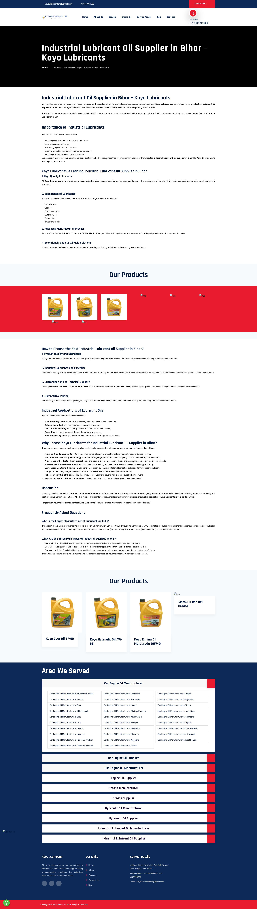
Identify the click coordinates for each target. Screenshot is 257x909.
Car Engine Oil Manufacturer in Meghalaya (122, 728)
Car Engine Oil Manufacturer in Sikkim (174, 705)
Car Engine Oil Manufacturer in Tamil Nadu (176, 711)
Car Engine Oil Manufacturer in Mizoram (121, 734)
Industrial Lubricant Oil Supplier (123, 838)
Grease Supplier (123, 798)
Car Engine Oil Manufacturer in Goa (65, 722)
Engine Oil (126, 17)
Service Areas (144, 17)
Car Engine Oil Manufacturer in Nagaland (121, 740)
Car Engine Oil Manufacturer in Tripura (174, 722)
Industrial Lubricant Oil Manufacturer (123, 828)
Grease (112, 17)
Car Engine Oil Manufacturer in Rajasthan (176, 699)
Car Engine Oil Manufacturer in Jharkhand (122, 694)
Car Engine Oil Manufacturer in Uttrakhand (176, 734)
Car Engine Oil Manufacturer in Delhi (65, 717)
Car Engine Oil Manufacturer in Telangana (176, 717)
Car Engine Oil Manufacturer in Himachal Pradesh (71, 740)
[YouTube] (185, 4)
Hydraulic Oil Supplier (123, 818)
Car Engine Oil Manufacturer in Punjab (174, 694)
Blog (158, 17)
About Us (98, 17)
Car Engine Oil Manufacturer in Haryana (67, 734)
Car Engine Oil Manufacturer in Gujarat (66, 728)
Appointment (200, 4)
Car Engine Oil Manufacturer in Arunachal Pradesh (72, 694)
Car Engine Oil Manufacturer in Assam (66, 699)
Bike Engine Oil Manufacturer (123, 768)
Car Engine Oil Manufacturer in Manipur (121, 722)
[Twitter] (180, 4)
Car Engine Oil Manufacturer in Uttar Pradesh (177, 728)
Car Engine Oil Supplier (123, 758)
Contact (171, 17)
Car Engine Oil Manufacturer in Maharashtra (123, 717)
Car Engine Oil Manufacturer (123, 683)
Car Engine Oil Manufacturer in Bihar (65, 705)
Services (92, 875)
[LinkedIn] (176, 4)
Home (85, 17)
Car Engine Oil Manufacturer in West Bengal (177, 740)
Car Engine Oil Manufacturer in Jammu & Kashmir (71, 745)
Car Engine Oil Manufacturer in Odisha (120, 745)
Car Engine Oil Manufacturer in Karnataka (122, 699)
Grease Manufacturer (123, 788)
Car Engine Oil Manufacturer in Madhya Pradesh (125, 711)
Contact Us (93, 880)
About (91, 870)
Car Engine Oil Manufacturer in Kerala (120, 705)
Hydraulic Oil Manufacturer (123, 808)
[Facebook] (172, 4)
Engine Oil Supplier (123, 778)
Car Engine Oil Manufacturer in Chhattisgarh (69, 711)
